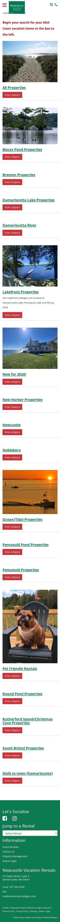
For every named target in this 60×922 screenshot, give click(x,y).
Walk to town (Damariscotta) (27, 773)
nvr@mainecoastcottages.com (19, 896)
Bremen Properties (18, 174)
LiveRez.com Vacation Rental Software (41, 917)
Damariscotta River (19, 225)
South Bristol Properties (23, 748)
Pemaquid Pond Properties (25, 544)
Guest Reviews (10, 846)
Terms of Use (8, 911)
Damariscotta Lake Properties (28, 200)
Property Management (15, 856)
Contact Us (8, 851)
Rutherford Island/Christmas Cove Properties (27, 721)
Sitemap (33, 911)
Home (6, 13)
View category (12, 94)
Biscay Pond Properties (22, 149)
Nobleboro (11, 450)
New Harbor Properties (22, 399)
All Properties (14, 87)
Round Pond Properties (22, 693)
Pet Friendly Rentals (19, 668)
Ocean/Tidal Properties (22, 519)
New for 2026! (14, 374)
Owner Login (9, 861)
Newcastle (11, 424)
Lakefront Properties (20, 292)
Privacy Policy (22, 911)
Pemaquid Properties (20, 570)
